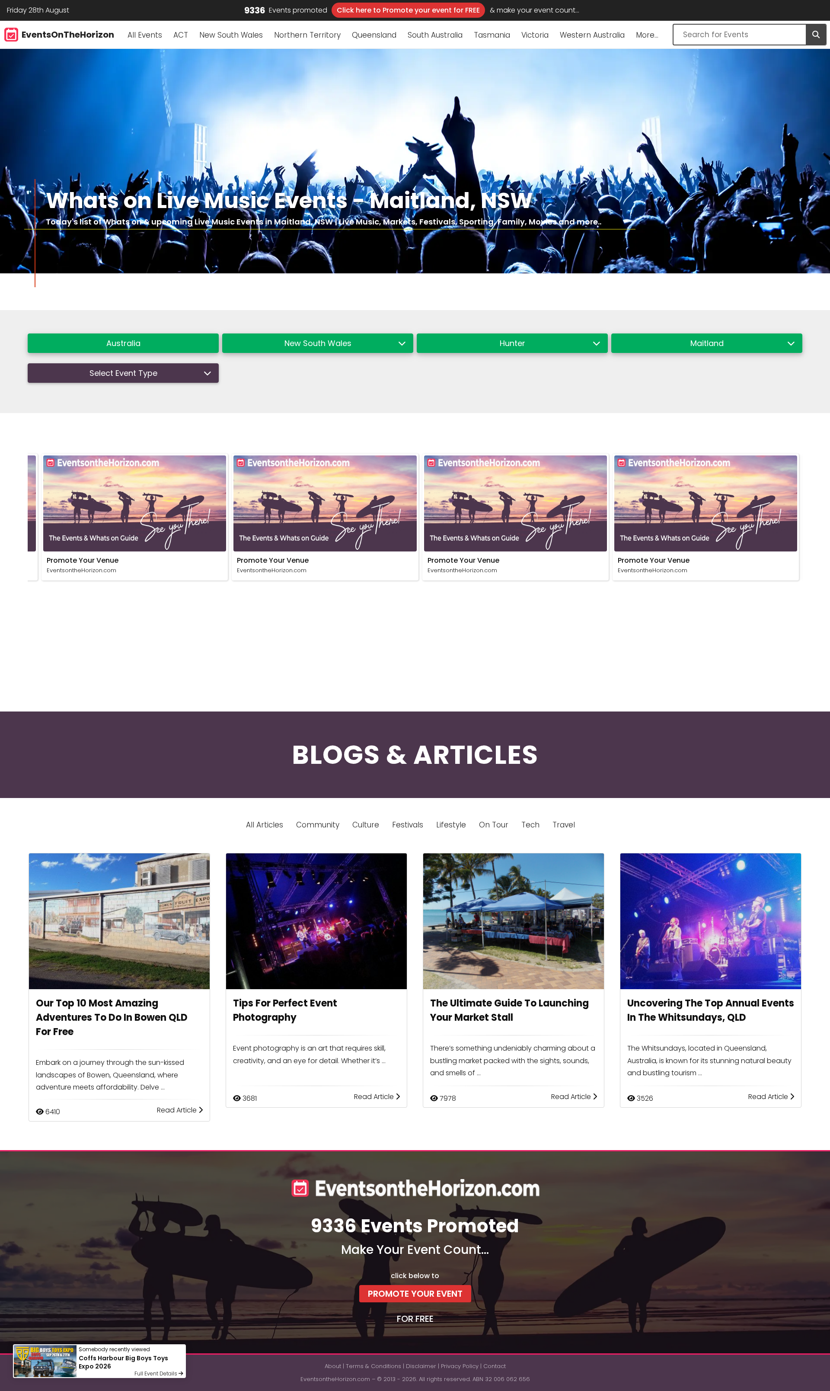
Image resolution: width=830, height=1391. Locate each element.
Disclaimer (421, 1366)
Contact (494, 1366)
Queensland (374, 35)
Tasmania (492, 35)
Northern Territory (307, 35)
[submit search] (816, 35)
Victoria (535, 35)
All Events (145, 35)
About (333, 1366)
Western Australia (592, 35)
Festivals (407, 825)
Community (317, 825)
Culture (365, 825)
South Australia (435, 35)
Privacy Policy (460, 1366)
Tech (530, 825)
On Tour (493, 825)
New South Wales (231, 35)
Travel (563, 825)
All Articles (264, 825)
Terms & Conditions (373, 1366)
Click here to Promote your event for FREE (408, 10)
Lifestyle (451, 825)
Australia (123, 343)
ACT (180, 35)
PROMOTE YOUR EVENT (415, 1294)
